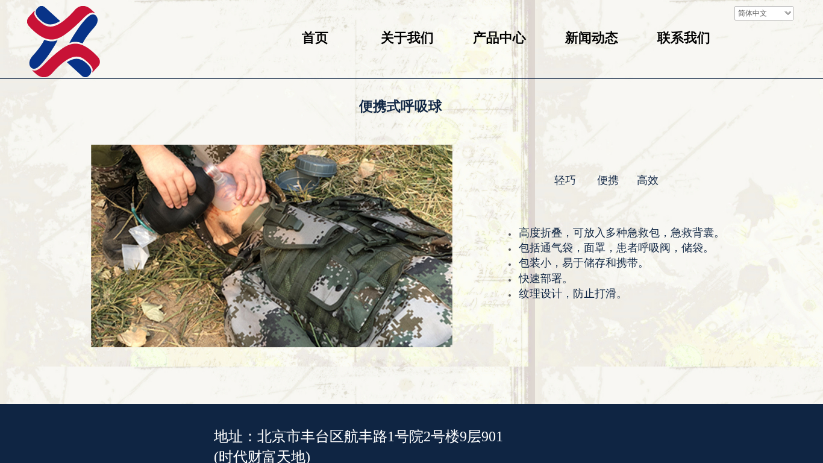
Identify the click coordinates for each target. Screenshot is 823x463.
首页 (315, 37)
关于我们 (407, 37)
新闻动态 (591, 37)
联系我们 (683, 37)
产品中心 (499, 37)
